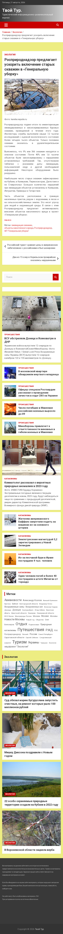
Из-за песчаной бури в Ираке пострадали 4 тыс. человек (35, 559)
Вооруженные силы (14, 606)
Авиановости (13, 600)
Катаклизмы (10, 479)
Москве (45, 616)
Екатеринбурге (27, 610)
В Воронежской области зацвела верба (29, 849)
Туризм (19, 641)
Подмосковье (34, 625)
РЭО (56, 630)
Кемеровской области (45, 613)
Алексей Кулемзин (50, 600)
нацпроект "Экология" (16, 646)
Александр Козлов (32, 600)
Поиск (56, 277)
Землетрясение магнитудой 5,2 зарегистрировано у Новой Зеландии (37, 542)
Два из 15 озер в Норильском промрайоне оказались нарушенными (34, 259)
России (33, 634)
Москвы (54, 616)
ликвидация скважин (21, 225)
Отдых (21, 624)
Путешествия (30, 629)
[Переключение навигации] (6, 25)
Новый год (30, 620)
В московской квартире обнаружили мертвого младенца (38, 373)
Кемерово (32, 613)
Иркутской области (19, 613)
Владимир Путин (45, 604)
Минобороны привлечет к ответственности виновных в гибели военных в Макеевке (36, 429)
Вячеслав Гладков (50, 607)
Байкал (15, 604)
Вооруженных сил (34, 607)
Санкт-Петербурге (45, 634)
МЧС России (9, 616)
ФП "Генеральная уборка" (16, 231)
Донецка (7, 610)
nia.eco (7, 220)
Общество (40, 620)
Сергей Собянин (32, 638)
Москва (36, 616)
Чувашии (43, 643)
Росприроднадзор (43, 228)
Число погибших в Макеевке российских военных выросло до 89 (36, 410)
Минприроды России (23, 616)
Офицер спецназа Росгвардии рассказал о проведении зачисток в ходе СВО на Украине (38, 392)
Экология (10, 54)
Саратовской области (14, 637)
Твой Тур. (12, 10)
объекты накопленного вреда (18, 228)
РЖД (49, 630)
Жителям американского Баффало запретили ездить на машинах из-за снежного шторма (37, 523)
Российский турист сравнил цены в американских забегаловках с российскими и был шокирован (32, 246)
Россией (25, 634)
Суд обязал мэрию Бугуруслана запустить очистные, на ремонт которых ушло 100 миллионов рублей (31, 704)
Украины (33, 642)
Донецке (16, 610)
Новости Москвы (14, 619)
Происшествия (12, 335)
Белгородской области (28, 604)
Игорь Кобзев (40, 610)
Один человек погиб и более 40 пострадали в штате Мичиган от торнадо (38, 578)
